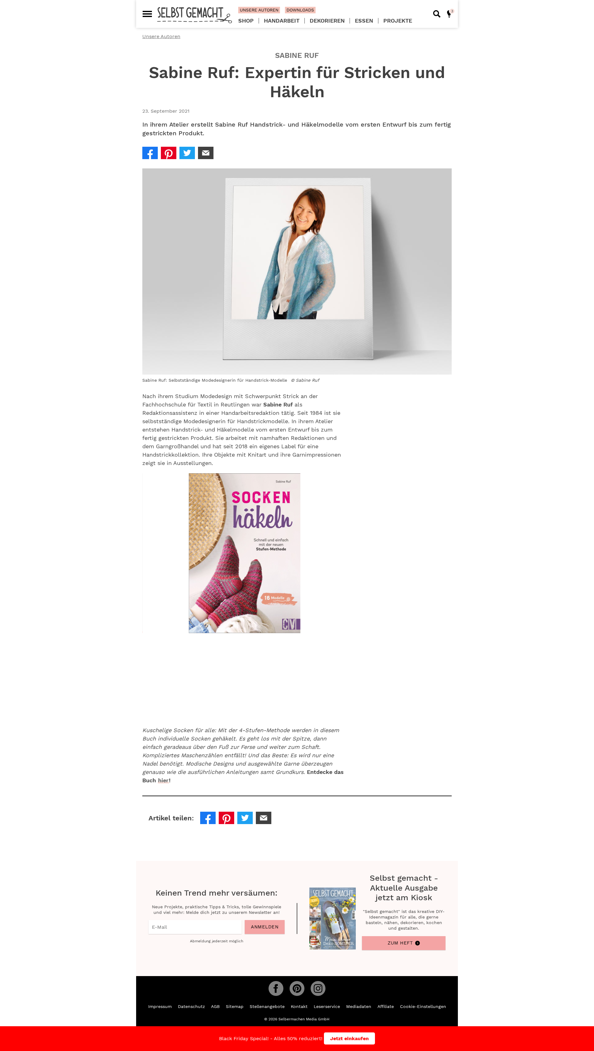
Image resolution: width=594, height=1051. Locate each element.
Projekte (397, 21)
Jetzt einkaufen (349, 1038)
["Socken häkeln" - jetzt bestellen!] (142, 630)
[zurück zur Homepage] (194, 14)
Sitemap (234, 1006)
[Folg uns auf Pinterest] (297, 988)
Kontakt (299, 1006)
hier (163, 780)
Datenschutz (191, 1006)
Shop (246, 21)
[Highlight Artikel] (449, 14)
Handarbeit (281, 21)
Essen (364, 21)
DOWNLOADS (300, 9)
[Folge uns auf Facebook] (276, 988)
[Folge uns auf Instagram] (318, 988)
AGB (215, 1006)
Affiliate (385, 1006)
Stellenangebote (267, 1006)
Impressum (160, 1006)
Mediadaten (358, 1006)
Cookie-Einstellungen (423, 1006)
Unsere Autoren (161, 36)
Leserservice (327, 1006)
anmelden (264, 927)
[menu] (147, 14)
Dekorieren (327, 21)
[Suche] (437, 14)
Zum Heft (400, 943)
